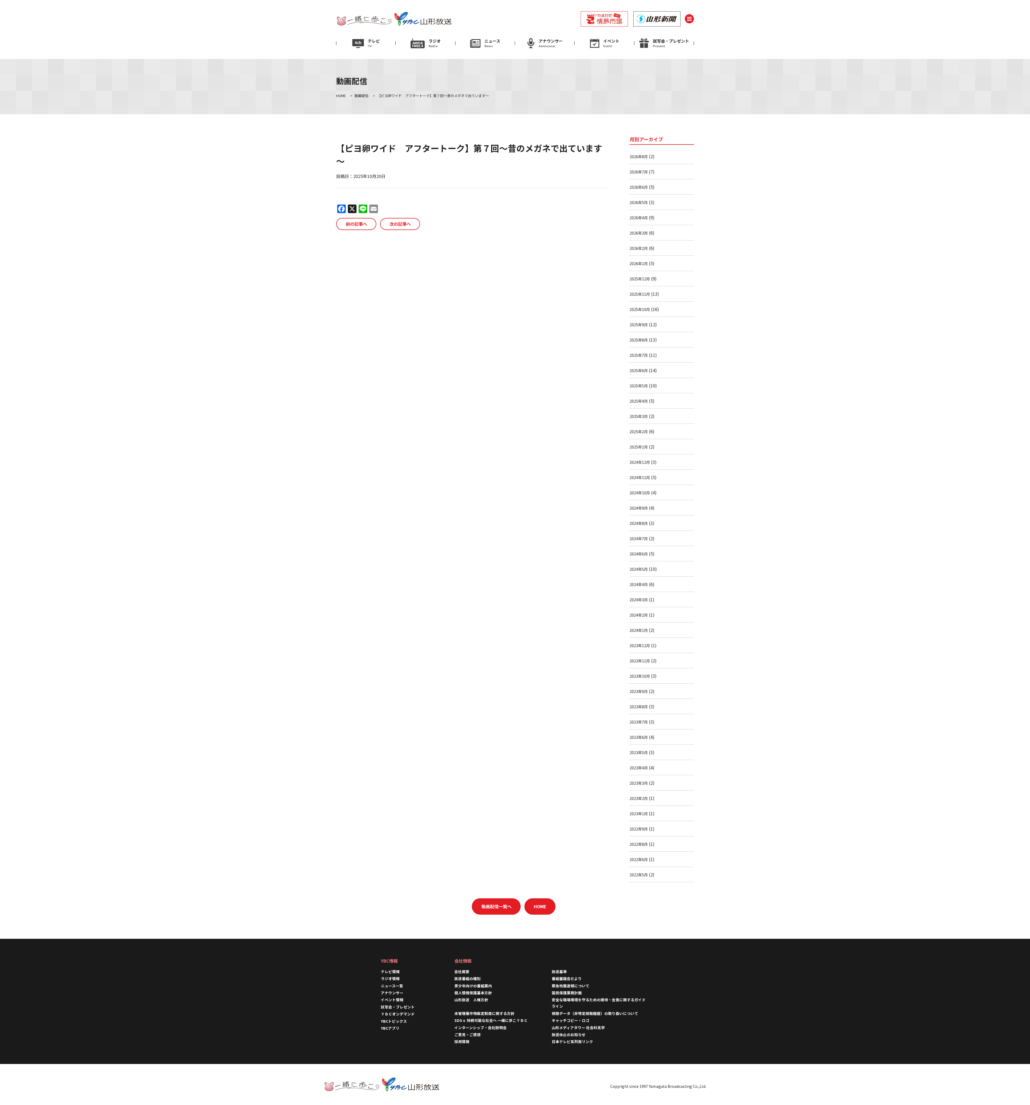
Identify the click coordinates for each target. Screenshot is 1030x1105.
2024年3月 (639, 599)
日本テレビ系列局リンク (572, 1041)
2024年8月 (639, 523)
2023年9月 (639, 691)
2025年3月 (639, 416)
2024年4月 (639, 584)
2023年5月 (639, 752)
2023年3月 (639, 783)
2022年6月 (639, 859)
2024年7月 (639, 538)
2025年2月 (639, 431)
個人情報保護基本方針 (473, 992)
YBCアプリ (390, 1028)
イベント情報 (392, 999)
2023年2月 (639, 798)
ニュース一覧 (392, 985)
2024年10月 (640, 492)
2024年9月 (639, 508)
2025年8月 (639, 340)
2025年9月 (639, 324)
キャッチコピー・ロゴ (570, 1020)
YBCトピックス (394, 1021)
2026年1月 (639, 263)
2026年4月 (639, 217)
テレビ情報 (390, 971)
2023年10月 (640, 676)
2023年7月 (639, 722)
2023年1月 (639, 813)
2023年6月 (639, 737)
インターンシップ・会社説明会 (480, 1027)
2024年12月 (640, 462)
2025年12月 (640, 278)
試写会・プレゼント (398, 1007)
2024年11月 (640, 477)
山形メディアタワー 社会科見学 (578, 1027)
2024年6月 (639, 554)
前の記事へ (356, 224)
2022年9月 (639, 829)
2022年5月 (639, 874)
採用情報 (463, 1041)
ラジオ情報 (390, 978)
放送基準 (559, 971)
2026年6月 (639, 187)
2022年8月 (639, 844)
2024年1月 (639, 630)
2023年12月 (640, 645)
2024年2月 (639, 615)
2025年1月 (639, 447)
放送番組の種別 (467, 978)
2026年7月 (639, 172)
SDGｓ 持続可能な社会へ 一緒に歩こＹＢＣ (491, 1020)
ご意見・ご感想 (467, 1034)
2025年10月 (640, 309)
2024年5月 (639, 569)
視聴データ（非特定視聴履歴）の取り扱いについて (595, 1013)
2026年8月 (639, 156)
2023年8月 (639, 706)
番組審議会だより (567, 978)
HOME (540, 906)
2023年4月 (639, 767)
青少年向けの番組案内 (473, 985)
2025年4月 (639, 401)
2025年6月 (639, 370)
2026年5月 (639, 202)
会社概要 (461, 971)
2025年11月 (640, 294)
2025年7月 (639, 355)
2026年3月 (639, 233)
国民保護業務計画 (567, 992)
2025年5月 (639, 385)
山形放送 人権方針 (471, 999)
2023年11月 (640, 660)
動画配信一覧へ (496, 906)
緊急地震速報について (570, 985)
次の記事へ (400, 224)
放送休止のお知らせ (569, 1034)
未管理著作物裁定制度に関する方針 (484, 1013)
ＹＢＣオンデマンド (398, 1014)
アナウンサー (392, 992)
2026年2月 (639, 248)
